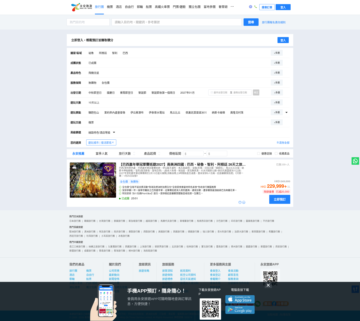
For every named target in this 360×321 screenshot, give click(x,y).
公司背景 (114, 270)
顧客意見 (233, 274)
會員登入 (215, 270)
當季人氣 (102, 153)
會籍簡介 (215, 278)
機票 (110, 6)
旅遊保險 (167, 274)
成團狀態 (75, 63)
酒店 (119, 6)
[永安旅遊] (81, 7)
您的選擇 (75, 142)
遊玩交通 (75, 122)
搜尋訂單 (267, 7)
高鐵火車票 (162, 6)
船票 (149, 6)
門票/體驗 (179, 6)
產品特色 (75, 72)
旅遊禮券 (167, 278)
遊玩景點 (75, 112)
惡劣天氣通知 (188, 278)
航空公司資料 (188, 274)
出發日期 (75, 92)
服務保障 (75, 82)
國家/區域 (76, 53)
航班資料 (185, 270)
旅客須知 (167, 270)
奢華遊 (223, 6)
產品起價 (150, 153)
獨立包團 (195, 6)
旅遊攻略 (144, 270)
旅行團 (99, 6)
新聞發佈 (114, 278)
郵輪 (140, 6)
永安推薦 (78, 153)
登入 (283, 7)
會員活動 (233, 270)
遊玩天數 (75, 102)
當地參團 (210, 6)
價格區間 (175, 153)
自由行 (129, 6)
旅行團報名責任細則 (274, 22)
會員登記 (215, 274)
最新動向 (114, 274)
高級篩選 (75, 132)
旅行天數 (125, 153)
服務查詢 (233, 278)
